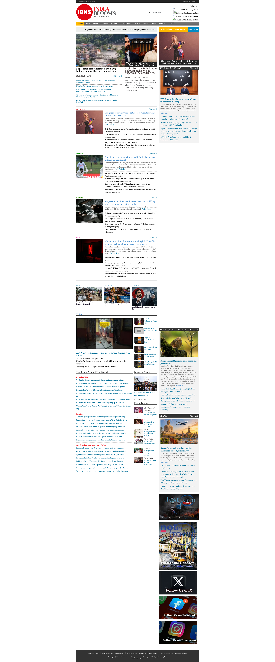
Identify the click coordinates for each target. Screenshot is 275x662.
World (129, 23)
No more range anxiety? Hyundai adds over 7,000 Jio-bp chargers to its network (177, 117)
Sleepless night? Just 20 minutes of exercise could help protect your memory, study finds (130, 203)
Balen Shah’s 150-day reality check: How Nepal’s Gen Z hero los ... (101, 464)
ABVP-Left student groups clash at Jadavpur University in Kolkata (103, 354)
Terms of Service (132, 653)
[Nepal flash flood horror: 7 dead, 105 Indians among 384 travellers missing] (100, 50)
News (88, 23)
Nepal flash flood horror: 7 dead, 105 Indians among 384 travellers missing (96, 70)
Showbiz (114, 23)
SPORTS (79, 153)
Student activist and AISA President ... (150, 330)
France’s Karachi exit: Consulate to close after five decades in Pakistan (95, 82)
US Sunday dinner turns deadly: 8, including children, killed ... (100, 380)
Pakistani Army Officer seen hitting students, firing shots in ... (100, 461)
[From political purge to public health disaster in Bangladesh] (117, 295)
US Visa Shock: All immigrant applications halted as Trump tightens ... (103, 383)
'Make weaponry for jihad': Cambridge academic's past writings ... (101, 417)
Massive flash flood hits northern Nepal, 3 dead (94, 86)
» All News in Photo (141, 400)
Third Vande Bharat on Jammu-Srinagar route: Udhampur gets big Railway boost (178, 481)
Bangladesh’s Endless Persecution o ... (84, 303)
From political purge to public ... (116, 304)
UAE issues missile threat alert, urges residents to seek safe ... (100, 436)
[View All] (118, 76)
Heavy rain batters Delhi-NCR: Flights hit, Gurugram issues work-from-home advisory (177, 399)
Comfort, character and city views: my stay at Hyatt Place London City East (177, 487)
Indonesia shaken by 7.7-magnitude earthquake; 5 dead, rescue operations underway (175, 407)
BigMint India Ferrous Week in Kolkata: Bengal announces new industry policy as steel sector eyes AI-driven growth (178, 131)
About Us (91, 653)
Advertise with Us (107, 653)
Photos (162, 23)
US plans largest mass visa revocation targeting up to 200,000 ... (101, 402)
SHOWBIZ (80, 109)
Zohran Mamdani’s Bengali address (90, 358)
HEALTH (79, 198)
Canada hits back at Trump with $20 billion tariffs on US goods (100, 386)
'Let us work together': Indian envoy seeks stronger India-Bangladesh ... (104, 471)
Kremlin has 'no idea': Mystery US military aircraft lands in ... (99, 390)
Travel (153, 23)
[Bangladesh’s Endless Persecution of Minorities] (89, 294)
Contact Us (142, 653)
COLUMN (108, 286)
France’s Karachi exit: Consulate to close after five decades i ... (100, 448)
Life (122, 23)
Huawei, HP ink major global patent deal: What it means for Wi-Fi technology (178, 123)
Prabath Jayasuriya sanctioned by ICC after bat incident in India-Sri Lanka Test (130, 159)
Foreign (79, 414)
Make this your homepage (189, 1)
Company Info (162, 657)
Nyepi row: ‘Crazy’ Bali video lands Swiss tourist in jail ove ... (100, 423)
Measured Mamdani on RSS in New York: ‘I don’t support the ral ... (140, 65)
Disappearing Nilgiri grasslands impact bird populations (178, 362)
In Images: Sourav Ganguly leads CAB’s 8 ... (150, 434)
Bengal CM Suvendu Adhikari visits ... (150, 340)
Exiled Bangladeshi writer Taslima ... (150, 363)
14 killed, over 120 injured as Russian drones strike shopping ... (100, 430)
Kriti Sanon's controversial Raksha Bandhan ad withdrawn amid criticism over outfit (94, 90)
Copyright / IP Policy (149, 657)
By (90, 304)
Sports (105, 23)
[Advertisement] (179, 235)
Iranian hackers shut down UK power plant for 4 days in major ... (101, 426)
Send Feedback (153, 653)
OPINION (135, 286)
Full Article (109, 125)
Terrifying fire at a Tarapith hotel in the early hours (96, 366)
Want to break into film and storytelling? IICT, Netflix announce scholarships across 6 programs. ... (130, 243)
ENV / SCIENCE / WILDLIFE (173, 330)
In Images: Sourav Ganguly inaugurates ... (150, 462)
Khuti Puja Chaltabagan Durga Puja (150, 321)
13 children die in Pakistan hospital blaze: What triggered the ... (101, 454)
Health (145, 23)
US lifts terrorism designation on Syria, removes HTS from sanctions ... (103, 399)
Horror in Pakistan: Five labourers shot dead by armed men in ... (101, 458)
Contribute (193, 30)
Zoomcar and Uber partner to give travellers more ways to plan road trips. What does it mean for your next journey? (177, 474)
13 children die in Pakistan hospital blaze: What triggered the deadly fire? (141, 71)
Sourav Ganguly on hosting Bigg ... (150, 348)
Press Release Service (166, 653)
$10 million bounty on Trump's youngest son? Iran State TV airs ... (101, 420)
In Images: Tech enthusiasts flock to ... (150, 443)
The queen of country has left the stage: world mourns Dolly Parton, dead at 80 (97, 96)
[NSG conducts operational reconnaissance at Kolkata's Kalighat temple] (145, 383)
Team (97, 653)
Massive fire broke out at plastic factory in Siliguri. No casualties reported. (101, 362)
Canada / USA (82, 377)
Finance (96, 23)
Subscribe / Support (181, 653)
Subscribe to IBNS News (173, 29)
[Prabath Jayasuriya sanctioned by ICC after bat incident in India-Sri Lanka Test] (89, 166)
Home (80, 23)
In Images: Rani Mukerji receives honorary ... (149, 453)
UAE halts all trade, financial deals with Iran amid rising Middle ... (102, 433)
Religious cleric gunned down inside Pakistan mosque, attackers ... (102, 468)
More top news (83, 76)
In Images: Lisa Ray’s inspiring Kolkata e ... (149, 424)
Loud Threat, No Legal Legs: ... (143, 307)
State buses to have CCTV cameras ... (150, 356)
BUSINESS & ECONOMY (170, 68)
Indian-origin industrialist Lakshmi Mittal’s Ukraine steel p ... (100, 440)
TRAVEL (163, 416)
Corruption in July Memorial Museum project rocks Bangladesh (96, 101)
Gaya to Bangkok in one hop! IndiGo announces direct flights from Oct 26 (176, 449)
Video (170, 23)
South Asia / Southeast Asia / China (91, 445)
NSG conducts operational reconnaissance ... (144, 394)
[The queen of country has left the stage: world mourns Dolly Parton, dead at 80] (89, 122)
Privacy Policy (119, 653)
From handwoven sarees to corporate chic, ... (145, 415)
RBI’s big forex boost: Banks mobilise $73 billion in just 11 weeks (176, 138)
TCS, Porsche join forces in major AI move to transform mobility (178, 100)
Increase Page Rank (138, 659)
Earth (137, 23)
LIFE (78, 238)
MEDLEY (80, 286)
